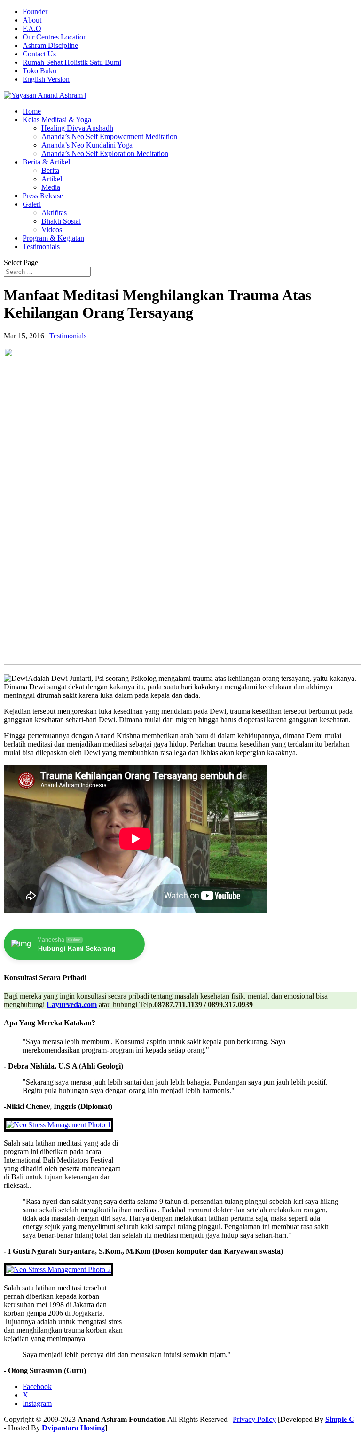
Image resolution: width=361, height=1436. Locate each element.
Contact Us (39, 54)
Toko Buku (39, 71)
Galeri (32, 204)
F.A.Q (32, 28)
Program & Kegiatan (53, 238)
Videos (51, 230)
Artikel (51, 179)
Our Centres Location (55, 37)
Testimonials (41, 246)
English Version (46, 79)
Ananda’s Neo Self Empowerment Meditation (109, 136)
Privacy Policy (254, 1419)
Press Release (43, 196)
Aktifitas (54, 213)
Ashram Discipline (50, 45)
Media (50, 187)
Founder (35, 12)
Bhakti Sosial (61, 221)
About (32, 20)
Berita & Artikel (46, 162)
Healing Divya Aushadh (77, 128)
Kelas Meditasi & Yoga (57, 120)
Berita (50, 170)
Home (32, 111)
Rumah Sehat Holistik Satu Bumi (72, 62)
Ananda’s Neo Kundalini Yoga (87, 145)
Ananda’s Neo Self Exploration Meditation (104, 153)
